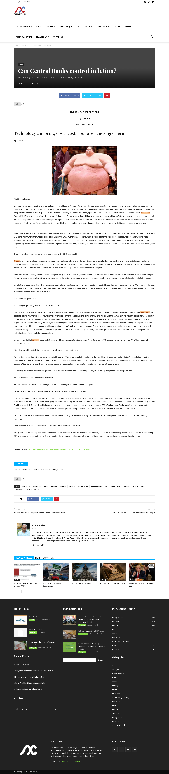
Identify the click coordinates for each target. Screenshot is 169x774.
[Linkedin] (149, 1)
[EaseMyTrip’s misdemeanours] (20, 620)
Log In (116, 26)
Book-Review (118, 673)
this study (145, 312)
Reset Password (24, 37)
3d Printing (26, 486)
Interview (116, 637)
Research (102, 26)
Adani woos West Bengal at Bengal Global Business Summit (40, 513)
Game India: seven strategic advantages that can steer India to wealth (91, 646)
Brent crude (37, 486)
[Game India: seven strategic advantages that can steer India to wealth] (69, 647)
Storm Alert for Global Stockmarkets (29, 683)
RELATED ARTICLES (24, 558)
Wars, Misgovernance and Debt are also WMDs (33, 671)
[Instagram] (145, 1)
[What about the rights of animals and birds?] (20, 645)
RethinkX (127, 486)
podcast (115, 713)
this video (145, 213)
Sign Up (127, 26)
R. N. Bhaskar (38, 525)
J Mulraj (72, 486)
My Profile (57, 37)
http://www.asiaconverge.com (41, 529)
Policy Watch (23, 26)
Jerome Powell (96, 486)
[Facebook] (141, 1)
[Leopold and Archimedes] (84, 572)
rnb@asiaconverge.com (71, 761)
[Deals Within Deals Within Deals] (113, 572)
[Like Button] (17, 104)
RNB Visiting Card (36, 629)
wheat (36, 490)
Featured (33, 632)
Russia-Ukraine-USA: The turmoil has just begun (134, 513)
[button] (152, 37)
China (16, 261)
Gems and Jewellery (69, 26)
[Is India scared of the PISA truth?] (69, 634)
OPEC (107, 486)
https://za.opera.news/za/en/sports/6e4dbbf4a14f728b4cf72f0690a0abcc (59, 450)
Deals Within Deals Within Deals (112, 583)
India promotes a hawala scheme (28, 689)
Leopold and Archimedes (81, 583)
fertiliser (54, 486)
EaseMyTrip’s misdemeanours (41, 617)
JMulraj (21, 64)
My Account (42, 37)
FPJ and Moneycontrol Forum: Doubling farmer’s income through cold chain (90, 619)
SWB (142, 486)
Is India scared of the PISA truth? (91, 631)
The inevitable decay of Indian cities (29, 677)
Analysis (33, 648)
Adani (114, 629)
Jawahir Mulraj (83, 486)
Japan (50, 26)
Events (32, 620)
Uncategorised (118, 725)
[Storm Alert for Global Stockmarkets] (56, 572)
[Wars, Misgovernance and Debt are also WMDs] (27, 572)
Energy (88, 26)
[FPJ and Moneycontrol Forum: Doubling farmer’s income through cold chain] (69, 620)
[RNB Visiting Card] (20, 632)
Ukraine (29, 490)
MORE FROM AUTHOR (44, 558)
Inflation (63, 486)
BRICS (38, 26)
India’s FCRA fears (21, 665)
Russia (135, 486)
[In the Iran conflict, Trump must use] (142, 572)
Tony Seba (19, 490)
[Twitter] (153, 1)
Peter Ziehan (116, 486)
